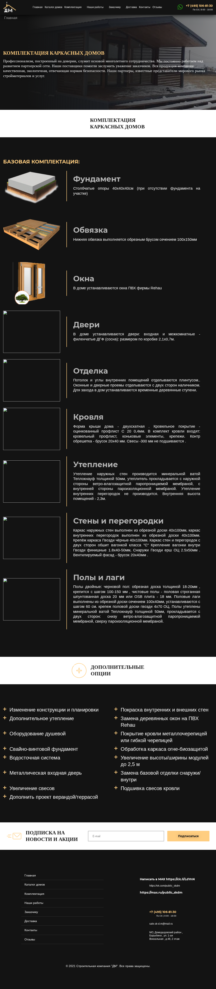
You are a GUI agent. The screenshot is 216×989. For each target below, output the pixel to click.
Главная (38, 7)
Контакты (144, 7)
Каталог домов (53, 7)
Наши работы (95, 7)
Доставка (131, 7)
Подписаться (188, 836)
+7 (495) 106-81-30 (199, 6)
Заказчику (115, 7)
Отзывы (157, 7)
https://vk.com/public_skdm (164, 885)
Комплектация (73, 7)
